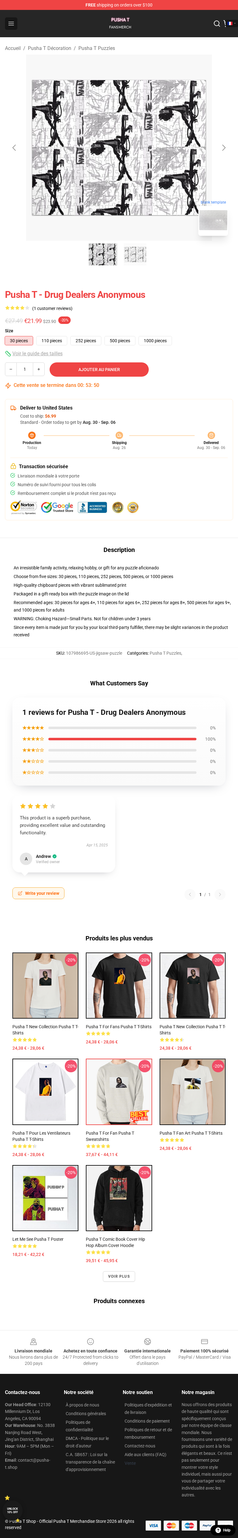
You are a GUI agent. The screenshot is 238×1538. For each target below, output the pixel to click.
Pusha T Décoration (49, 48)
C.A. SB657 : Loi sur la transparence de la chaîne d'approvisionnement (90, 1462)
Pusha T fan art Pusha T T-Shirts (191, 1133)
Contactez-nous (140, 1445)
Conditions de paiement (147, 1421)
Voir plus (119, 1276)
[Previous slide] (14, 147)
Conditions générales (86, 1413)
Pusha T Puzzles (96, 48)
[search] (217, 23)
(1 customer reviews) (52, 308)
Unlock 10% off (12, 1510)
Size (9, 330)
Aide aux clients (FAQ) (145, 1454)
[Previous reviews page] (190, 894)
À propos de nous (82, 1404)
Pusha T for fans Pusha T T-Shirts (119, 1026)
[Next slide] (223, 147)
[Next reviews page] (220, 894)
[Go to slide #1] (103, 254)
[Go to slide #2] (135, 254)
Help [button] (227, 1530)
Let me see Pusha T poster (38, 1239)
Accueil (13, 48)
